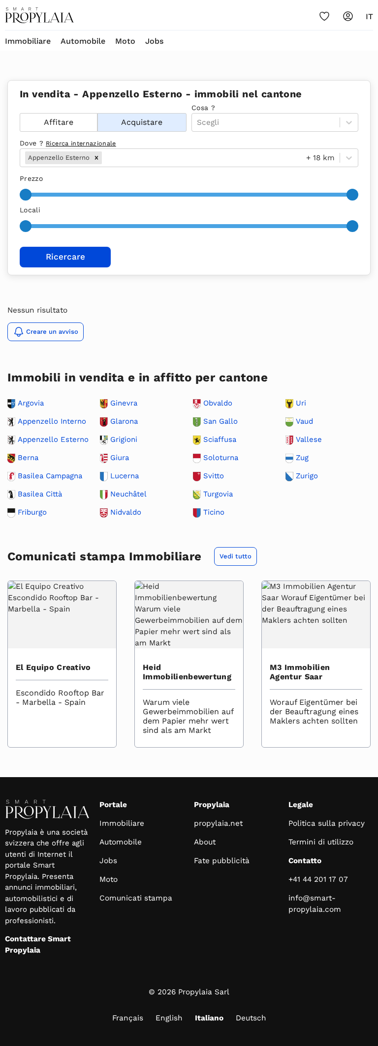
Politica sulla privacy (326, 823)
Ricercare (65, 257)
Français (127, 1018)
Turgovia (218, 494)
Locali (30, 210)
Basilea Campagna (50, 476)
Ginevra (123, 403)
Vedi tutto (236, 556)
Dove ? (68, 143)
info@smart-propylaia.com (314, 904)
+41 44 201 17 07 (318, 879)
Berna (28, 458)
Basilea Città (40, 494)
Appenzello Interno (52, 421)
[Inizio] (39, 15)
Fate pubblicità (222, 860)
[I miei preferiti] (324, 16)
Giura (119, 458)
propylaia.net (218, 823)
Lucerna (124, 476)
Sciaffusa (219, 440)
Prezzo (31, 178)
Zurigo (307, 476)
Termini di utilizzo (320, 842)
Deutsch (251, 1018)
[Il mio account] (348, 16)
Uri (301, 403)
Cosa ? (203, 108)
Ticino (213, 512)
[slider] (26, 195)
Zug (302, 458)
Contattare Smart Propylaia (38, 944)
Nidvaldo (125, 512)
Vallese (309, 440)
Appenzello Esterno (53, 440)
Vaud (304, 421)
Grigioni (123, 440)
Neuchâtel (128, 494)
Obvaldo (217, 403)
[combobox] (105, 158)
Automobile (83, 41)
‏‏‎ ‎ (21, 108)
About (205, 842)
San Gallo (220, 421)
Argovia (31, 403)
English (169, 1018)
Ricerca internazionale (81, 143)
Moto (125, 41)
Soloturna (220, 458)
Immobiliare (28, 41)
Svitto (213, 476)
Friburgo (32, 512)
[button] (96, 157)
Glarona (124, 421)
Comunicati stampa (135, 898)
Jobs (154, 41)
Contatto (304, 860)
